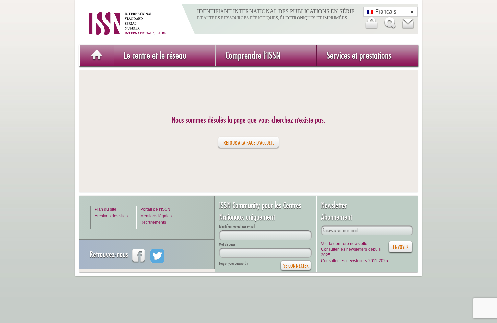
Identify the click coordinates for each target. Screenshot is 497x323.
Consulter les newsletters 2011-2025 (354, 260)
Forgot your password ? (234, 263)
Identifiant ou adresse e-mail (237, 226)
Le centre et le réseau (155, 55)
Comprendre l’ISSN (252, 55)
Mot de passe (227, 244)
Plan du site (105, 209)
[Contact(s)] (407, 23)
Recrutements (153, 222)
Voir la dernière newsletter (345, 243)
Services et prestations (359, 55)
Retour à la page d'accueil (248, 142)
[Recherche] (389, 23)
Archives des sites (111, 216)
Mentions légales (156, 216)
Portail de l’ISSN (155, 209)
